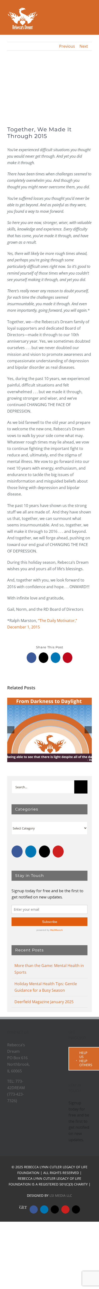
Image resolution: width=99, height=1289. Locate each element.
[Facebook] (17, 851)
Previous (67, 46)
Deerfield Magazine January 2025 (44, 1036)
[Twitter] (44, 851)
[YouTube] (58, 851)
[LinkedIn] (30, 851)
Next (84, 46)
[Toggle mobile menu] (90, 17)
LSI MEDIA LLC (61, 1265)
